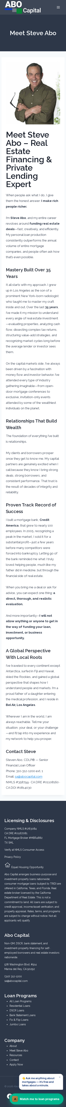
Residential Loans (20, 1005)
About (13, 1046)
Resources (16, 1055)
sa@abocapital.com (28, 776)
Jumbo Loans (18, 1024)
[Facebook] (9, 1096)
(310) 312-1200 (13, 976)
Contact (14, 1059)
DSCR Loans (17, 1010)
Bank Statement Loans (23, 1015)
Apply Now (16, 1064)
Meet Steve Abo (19, 1050)
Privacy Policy (12, 856)
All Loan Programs (21, 1001)
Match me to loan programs (37, 1099)
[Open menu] (58, 7)
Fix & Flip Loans (19, 1019)
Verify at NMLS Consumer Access (24, 849)
